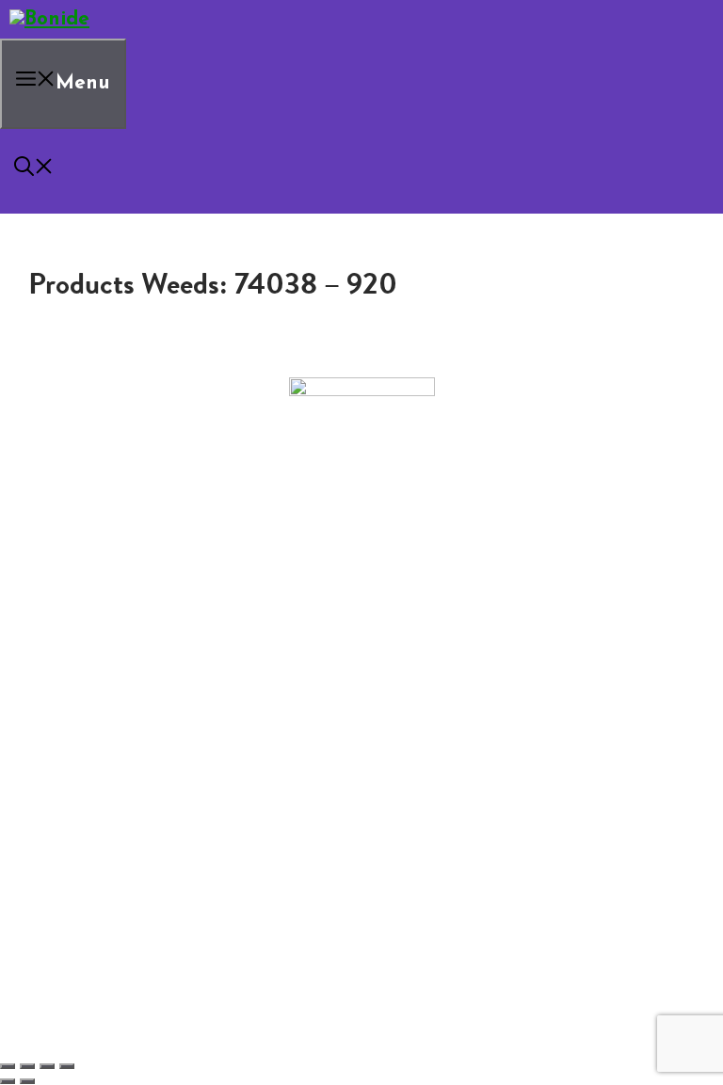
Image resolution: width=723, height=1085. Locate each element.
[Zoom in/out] (7, 1066)
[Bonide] (49, 19)
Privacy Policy (91, 682)
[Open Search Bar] (34, 171)
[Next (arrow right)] (27, 1081)
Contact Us (84, 637)
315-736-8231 (362, 579)
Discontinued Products (122, 667)
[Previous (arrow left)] (7, 1081)
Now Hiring (122, 652)
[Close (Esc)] (66, 1066)
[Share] (47, 1066)
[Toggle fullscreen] (27, 1066)
